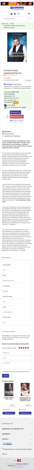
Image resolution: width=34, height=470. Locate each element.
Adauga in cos (16, 112)
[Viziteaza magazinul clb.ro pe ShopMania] (7, 444)
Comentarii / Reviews (12, 136)
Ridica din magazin (17, 116)
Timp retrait (25, 397)
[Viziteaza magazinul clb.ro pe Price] (17, 449)
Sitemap (4, 454)
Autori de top (7, 423)
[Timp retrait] (25, 389)
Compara (28, 80)
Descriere (7, 131)
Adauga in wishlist (17, 120)
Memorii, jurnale (9, 27)
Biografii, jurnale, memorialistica (14, 25)
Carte (12, 23)
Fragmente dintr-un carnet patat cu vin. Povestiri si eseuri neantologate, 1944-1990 (9, 399)
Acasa (6, 23)
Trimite (6, 375)
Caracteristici (9, 134)
